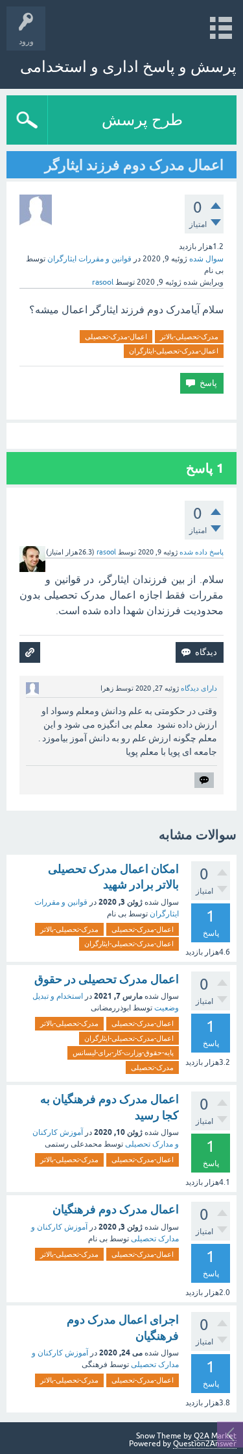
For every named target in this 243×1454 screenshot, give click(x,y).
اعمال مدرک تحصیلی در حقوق (106, 979)
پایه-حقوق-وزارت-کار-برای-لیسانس (123, 1052)
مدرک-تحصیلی (152, 1067)
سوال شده (206, 258)
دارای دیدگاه (199, 688)
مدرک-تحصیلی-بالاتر (189, 336)
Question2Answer (205, 1443)
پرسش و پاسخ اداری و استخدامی (128, 66)
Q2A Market (215, 1435)
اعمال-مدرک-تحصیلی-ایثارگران (173, 351)
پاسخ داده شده (201, 552)
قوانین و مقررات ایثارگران (89, 258)
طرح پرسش (142, 119)
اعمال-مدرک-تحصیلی (116, 336)
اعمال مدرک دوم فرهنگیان (115, 1209)
